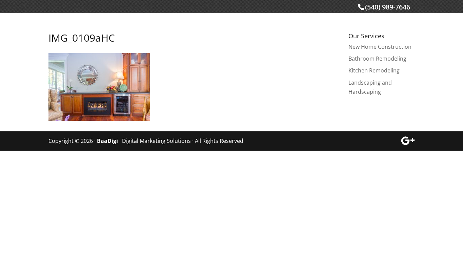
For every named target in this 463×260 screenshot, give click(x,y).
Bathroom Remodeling (377, 58)
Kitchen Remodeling (374, 70)
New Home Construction (379, 46)
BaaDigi (107, 141)
